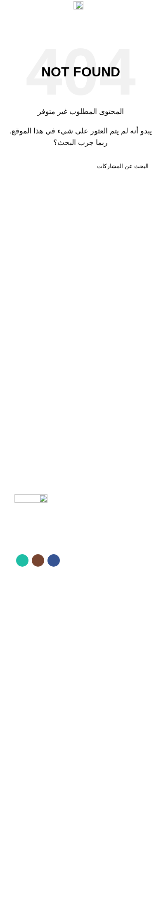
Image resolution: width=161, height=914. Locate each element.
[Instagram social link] (49, 6)
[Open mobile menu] (151, 20)
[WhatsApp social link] (38, 6)
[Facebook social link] (59, 6)
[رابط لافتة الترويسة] (80, 457)
